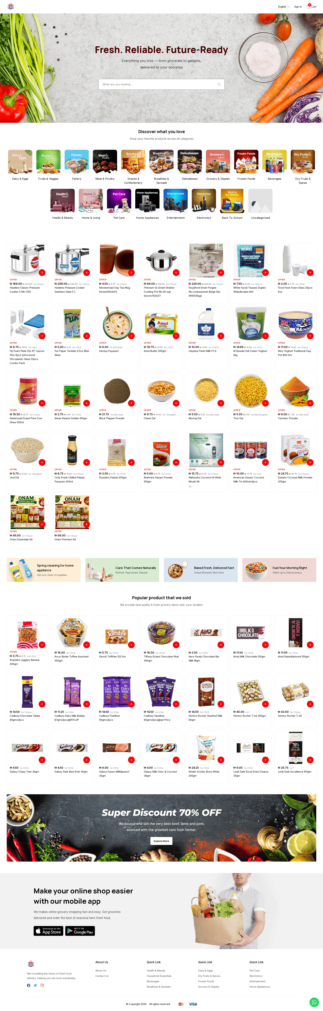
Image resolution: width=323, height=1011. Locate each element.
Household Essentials (159, 976)
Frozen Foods (206, 981)
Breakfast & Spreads (159, 986)
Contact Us (102, 976)
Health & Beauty (156, 970)
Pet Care (254, 970)
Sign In (298, 6)
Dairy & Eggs (205, 970)
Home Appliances (259, 986)
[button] (314, 1002)
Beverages (153, 981)
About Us (100, 970)
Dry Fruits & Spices (209, 976)
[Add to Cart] (42, 272)
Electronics (255, 976)
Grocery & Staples (208, 986)
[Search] (219, 84)
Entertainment (257, 981)
